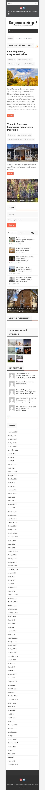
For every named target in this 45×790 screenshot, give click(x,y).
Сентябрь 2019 (13, 569)
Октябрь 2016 (12, 696)
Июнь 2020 (11, 548)
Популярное (12, 233)
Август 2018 (12, 616)
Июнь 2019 (11, 580)
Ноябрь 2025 (12, 443)
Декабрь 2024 (12, 464)
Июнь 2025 (11, 457)
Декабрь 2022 (12, 493)
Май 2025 (11, 461)
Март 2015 (11, 761)
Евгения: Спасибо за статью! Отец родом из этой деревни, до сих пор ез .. (26, 400)
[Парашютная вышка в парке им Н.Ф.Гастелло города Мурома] (12, 279)
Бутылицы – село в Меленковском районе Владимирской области (24, 269)
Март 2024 (11, 468)
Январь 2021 (12, 526)
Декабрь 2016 (12, 689)
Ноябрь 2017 (12, 649)
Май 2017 (11, 671)
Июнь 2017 (11, 667)
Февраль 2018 (12, 638)
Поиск (11, 225)
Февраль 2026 (12, 432)
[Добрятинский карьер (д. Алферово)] (22, 190)
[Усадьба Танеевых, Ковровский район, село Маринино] (22, 153)
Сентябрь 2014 (13, 765)
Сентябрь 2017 (13, 656)
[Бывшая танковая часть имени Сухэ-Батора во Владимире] (22, 301)
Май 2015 (11, 757)
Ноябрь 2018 (12, 605)
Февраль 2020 (12, 551)
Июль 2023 (11, 483)
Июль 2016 (11, 707)
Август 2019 (12, 573)
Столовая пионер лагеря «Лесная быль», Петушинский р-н (25, 258)
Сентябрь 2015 (13, 743)
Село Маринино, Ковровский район (17, 53)
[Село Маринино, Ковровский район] (22, 77)
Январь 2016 (12, 728)
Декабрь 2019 (12, 558)
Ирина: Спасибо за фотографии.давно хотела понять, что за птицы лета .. (26, 375)
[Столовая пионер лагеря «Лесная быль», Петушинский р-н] (12, 258)
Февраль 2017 (12, 681)
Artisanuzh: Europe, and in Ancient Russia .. (25, 383)
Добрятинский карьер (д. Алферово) (21, 200)
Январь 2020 (12, 555)
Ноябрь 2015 (12, 736)
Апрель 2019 (12, 587)
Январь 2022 (12, 511)
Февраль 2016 (12, 725)
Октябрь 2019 (12, 566)
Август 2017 (12, 660)
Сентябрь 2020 (13, 537)
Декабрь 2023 (12, 479)
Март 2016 (11, 721)
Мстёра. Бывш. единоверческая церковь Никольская (25, 239)
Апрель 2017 (12, 674)
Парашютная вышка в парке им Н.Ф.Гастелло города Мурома (24, 279)
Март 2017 (11, 678)
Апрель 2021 (12, 519)
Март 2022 (11, 508)
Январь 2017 (12, 685)
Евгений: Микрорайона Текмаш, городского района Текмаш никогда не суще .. (26, 392)
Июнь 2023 (11, 486)
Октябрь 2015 (12, 739)
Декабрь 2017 (12, 645)
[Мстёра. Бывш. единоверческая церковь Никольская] (12, 239)
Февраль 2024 (12, 472)
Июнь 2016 (11, 710)
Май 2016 (11, 714)
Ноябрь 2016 (12, 692)
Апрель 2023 (12, 490)
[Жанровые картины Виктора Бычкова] (12, 250)
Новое (22, 233)
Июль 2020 (11, 544)
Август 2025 (12, 454)
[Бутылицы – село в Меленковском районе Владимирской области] (12, 269)
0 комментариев (16, 64)
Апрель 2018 (12, 631)
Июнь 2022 (11, 501)
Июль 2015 (11, 750)
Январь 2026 (12, 436)
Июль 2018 (11, 620)
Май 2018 (11, 627)
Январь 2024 (12, 475)
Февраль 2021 (12, 522)
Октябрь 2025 (12, 446)
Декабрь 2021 (12, 515)
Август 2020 (12, 540)
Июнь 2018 (11, 624)
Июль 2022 (11, 497)
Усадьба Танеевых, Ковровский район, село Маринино (20, 127)
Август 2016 (12, 703)
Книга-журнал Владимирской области (21, 784)
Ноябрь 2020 (12, 530)
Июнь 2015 (11, 754)
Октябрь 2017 (12, 652)
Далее (10, 115)
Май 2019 (11, 584)
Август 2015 (12, 746)
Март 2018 (11, 634)
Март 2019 (11, 591)
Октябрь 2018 (12, 609)
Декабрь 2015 (12, 732)
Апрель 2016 (12, 718)
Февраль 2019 (12, 595)
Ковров (12, 60)
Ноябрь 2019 (12, 562)
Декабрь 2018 (12, 602)
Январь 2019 (12, 598)
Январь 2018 (12, 642)
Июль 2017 (11, 663)
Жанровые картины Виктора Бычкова (23, 249)
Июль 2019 (11, 577)
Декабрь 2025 (12, 439)
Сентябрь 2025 (13, 450)
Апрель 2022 (12, 504)
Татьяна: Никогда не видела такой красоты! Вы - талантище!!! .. (26, 408)
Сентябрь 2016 (13, 699)
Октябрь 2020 (12, 533)
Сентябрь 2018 (13, 613)
